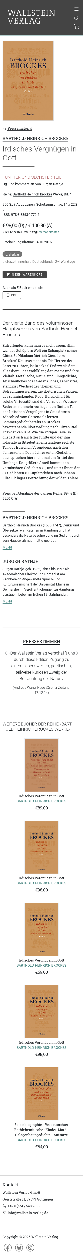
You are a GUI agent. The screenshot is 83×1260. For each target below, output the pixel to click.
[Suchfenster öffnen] (76, 18)
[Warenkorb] (77, 27)
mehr (7, 547)
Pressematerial (19, 128)
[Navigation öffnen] (76, 9)
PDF (13, 295)
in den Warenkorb (26, 274)
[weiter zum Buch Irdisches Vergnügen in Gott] (41, 765)
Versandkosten (49, 232)
